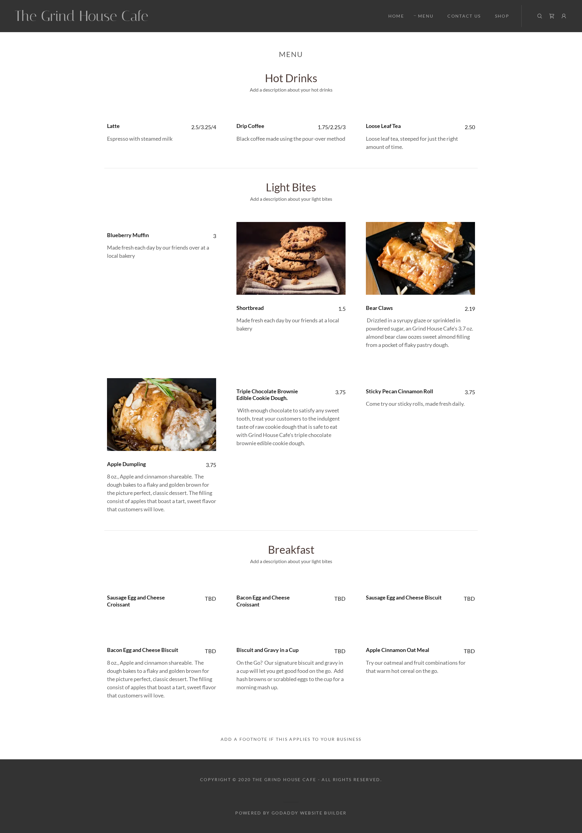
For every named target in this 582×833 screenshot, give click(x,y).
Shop (502, 15)
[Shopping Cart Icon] (551, 16)
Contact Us (464, 15)
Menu (425, 15)
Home (396, 15)
